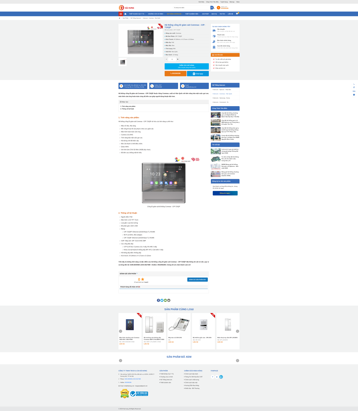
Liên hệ (230, 14)
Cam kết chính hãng (223, 46)
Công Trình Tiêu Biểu (212, 2)
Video (238, 2)
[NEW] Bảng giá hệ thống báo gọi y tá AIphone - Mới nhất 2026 (230, 166)
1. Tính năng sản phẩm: (128, 106)
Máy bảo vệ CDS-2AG (175, 337)
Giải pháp (205, 14)
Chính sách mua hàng (193, 371)
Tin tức (222, 14)
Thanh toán (221, 35)
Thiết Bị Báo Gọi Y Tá (136, 14)
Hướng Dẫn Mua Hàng (192, 385)
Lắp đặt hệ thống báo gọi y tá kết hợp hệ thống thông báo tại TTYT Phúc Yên (230, 129)
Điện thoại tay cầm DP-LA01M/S (227, 337)
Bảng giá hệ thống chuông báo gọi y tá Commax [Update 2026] (230, 173)
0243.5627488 (137, 379)
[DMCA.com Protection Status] (124, 393)
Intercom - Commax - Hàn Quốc (151, 18)
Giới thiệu (202, 2)
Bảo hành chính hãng (224, 40)
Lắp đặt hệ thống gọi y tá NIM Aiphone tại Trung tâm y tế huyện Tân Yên (231, 122)
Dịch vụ (214, 14)
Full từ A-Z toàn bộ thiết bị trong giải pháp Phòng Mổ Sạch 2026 (230, 151)
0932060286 (128, 382)
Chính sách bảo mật (191, 382)
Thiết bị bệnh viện (191, 14)
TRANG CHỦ (125, 14)
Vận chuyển (221, 29)
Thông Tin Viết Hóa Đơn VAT (193, 377)
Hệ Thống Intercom (174, 14)
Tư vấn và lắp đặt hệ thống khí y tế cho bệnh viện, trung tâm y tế (230, 158)
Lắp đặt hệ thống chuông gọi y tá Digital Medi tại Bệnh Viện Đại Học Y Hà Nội (230, 114)
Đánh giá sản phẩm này (197, 279)
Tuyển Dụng (224, 2)
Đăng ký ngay (225, 193)
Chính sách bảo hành (191, 374)
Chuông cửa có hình (155, 14)
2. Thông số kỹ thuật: (127, 109)
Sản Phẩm (125, 18)
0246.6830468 (128, 379)
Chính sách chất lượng (192, 379)
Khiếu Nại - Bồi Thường (192, 388)
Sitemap (232, 2)
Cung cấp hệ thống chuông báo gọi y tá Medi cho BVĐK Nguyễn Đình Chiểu (230, 137)
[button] (119, 40)
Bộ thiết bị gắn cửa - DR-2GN (202, 337)
